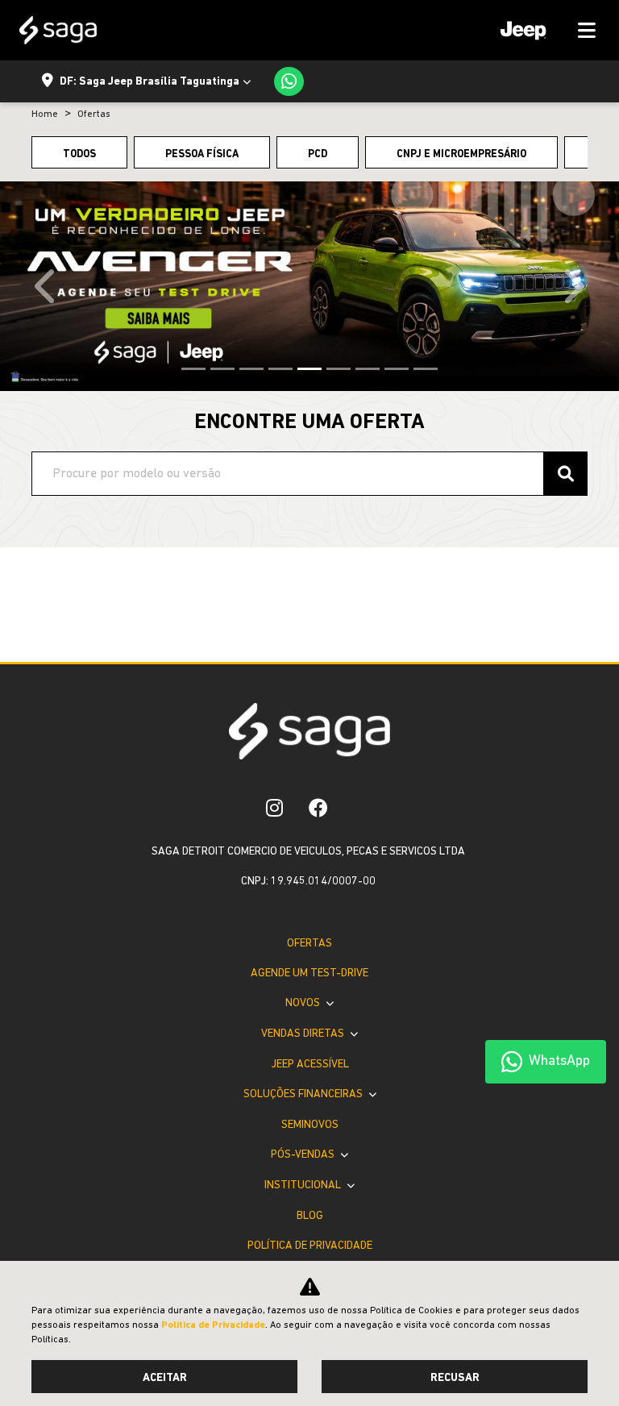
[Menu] (542, 30)
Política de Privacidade (309, 1246)
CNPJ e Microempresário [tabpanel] (461, 154)
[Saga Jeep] (58, 30)
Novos (303, 1003)
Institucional (303, 1185)
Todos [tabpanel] (79, 154)
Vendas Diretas (304, 1034)
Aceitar (165, 1378)
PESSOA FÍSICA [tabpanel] (202, 154)
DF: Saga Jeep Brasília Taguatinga (149, 82)
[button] (46, 286)
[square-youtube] (354, 808)
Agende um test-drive (309, 973)
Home (44, 114)
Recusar (455, 1378)
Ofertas (309, 944)
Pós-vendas (304, 1155)
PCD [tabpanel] (317, 154)
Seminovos (310, 1125)
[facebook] (318, 808)
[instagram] (274, 808)
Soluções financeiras (304, 1094)
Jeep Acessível (310, 1065)
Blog (310, 1216)
